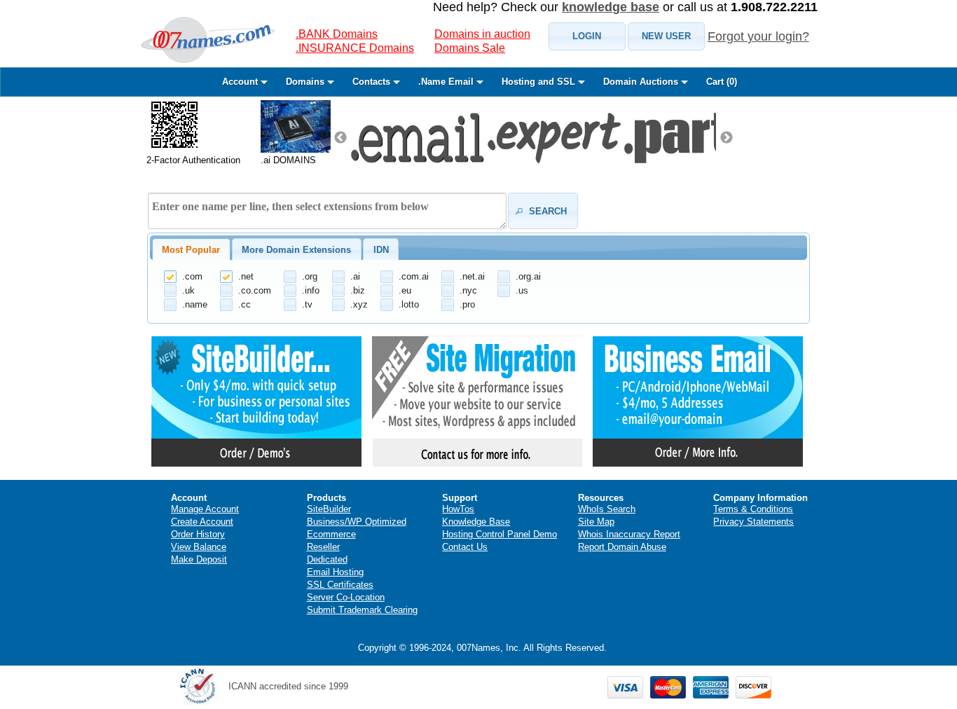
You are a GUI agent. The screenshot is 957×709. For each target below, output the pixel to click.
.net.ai (472, 276)
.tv (307, 304)
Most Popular (191, 250)
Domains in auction (482, 34)
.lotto (409, 304)
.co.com (254, 290)
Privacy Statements (753, 521)
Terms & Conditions (753, 509)
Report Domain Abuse (622, 547)
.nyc (468, 290)
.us (522, 290)
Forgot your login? (758, 36)
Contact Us (465, 547)
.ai (355, 276)
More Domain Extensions (296, 250)
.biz (357, 290)
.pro (467, 304)
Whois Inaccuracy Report (629, 534)
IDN (381, 250)
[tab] (191, 249)
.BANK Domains (337, 34)
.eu (405, 290)
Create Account (202, 521)
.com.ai (414, 276)
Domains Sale (469, 48)
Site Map (596, 521)
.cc (244, 304)
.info (310, 290)
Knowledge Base (476, 521)
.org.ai (528, 276)
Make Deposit (199, 559)
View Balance (198, 547)
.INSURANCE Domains (355, 48)
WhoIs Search (606, 509)
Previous (340, 138)
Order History (198, 534)
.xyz (359, 304)
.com (192, 276)
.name (194, 304)
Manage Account (205, 509)
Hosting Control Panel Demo (499, 534)
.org (309, 276)
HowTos (458, 509)
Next (727, 138)
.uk (188, 290)
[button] (587, 36)
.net (246, 276)
